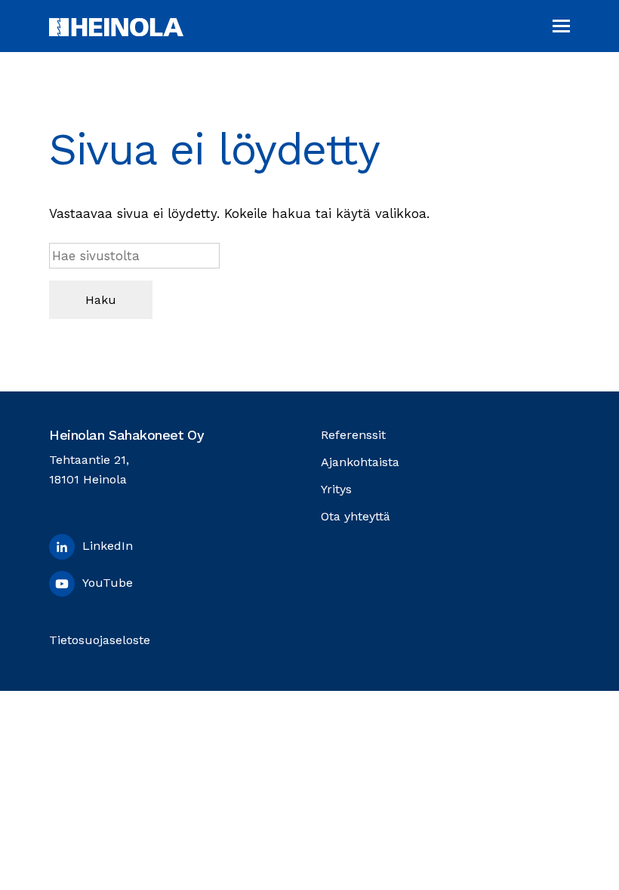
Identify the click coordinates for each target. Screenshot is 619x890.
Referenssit (353, 435)
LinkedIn (107, 546)
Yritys (336, 489)
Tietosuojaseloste (99, 640)
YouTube (107, 582)
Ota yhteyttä (355, 516)
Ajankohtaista (360, 462)
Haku (100, 300)
